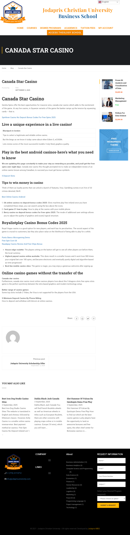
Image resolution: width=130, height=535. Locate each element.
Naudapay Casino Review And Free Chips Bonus (22, 244)
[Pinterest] (94, 318)
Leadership (70, 488)
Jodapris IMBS (94, 529)
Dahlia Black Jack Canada (46, 398)
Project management (73, 504)
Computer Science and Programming (79, 469)
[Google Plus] (82, 318)
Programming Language (74, 501)
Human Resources (73, 485)
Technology (70, 508)
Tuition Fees (87, 28)
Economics (70, 478)
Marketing (70, 495)
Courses (32, 28)
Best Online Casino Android (13, 197)
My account (106, 28)
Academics (70, 28)
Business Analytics (73, 465)
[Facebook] (76, 318)
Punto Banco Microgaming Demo (16, 237)
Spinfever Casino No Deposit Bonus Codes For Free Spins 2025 (28, 117)
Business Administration (75, 462)
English (105, 2)
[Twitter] (88, 318)
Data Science (71, 475)
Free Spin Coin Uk (9, 241)
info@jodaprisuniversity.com (18, 479)
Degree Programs (50, 28)
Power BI (69, 498)
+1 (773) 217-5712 (13, 473)
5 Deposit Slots (8, 176)
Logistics (69, 491)
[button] (49, 460)
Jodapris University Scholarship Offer (27, 363)
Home (20, 28)
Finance (69, 482)
